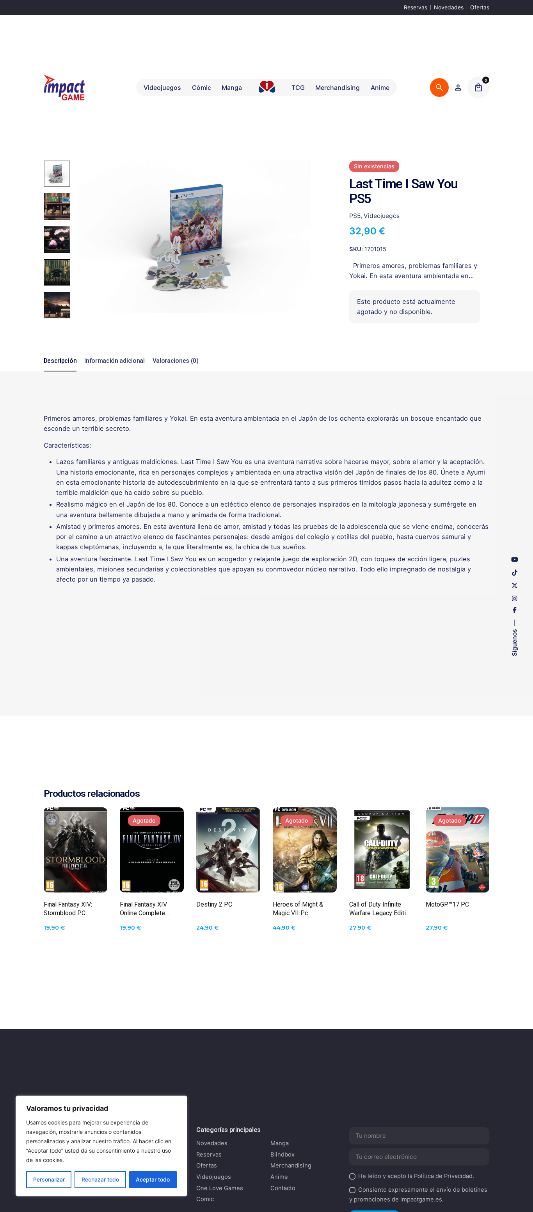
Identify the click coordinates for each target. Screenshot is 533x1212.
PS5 (355, 215)
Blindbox (282, 1154)
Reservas (415, 7)
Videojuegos (382, 215)
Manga (279, 1143)
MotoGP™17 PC (447, 904)
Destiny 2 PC (214, 904)
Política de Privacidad (443, 1176)
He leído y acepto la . (416, 1176)
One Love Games (219, 1188)
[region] (101, 1146)
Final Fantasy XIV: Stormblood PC (68, 909)
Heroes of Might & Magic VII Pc (298, 909)
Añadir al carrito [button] (76, 879)
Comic (205, 1199)
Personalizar (49, 1179)
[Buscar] (439, 87)
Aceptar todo (153, 1179)
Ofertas (479, 7)
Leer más (152, 879)
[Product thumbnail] (76, 849)
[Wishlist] (458, 87)
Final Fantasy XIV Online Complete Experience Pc (143, 909)
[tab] (60, 361)
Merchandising (290, 1165)
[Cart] (478, 87)
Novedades (449, 7)
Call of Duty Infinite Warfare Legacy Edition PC (380, 909)
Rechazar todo (100, 1179)
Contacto (282, 1188)
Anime (279, 1176)
